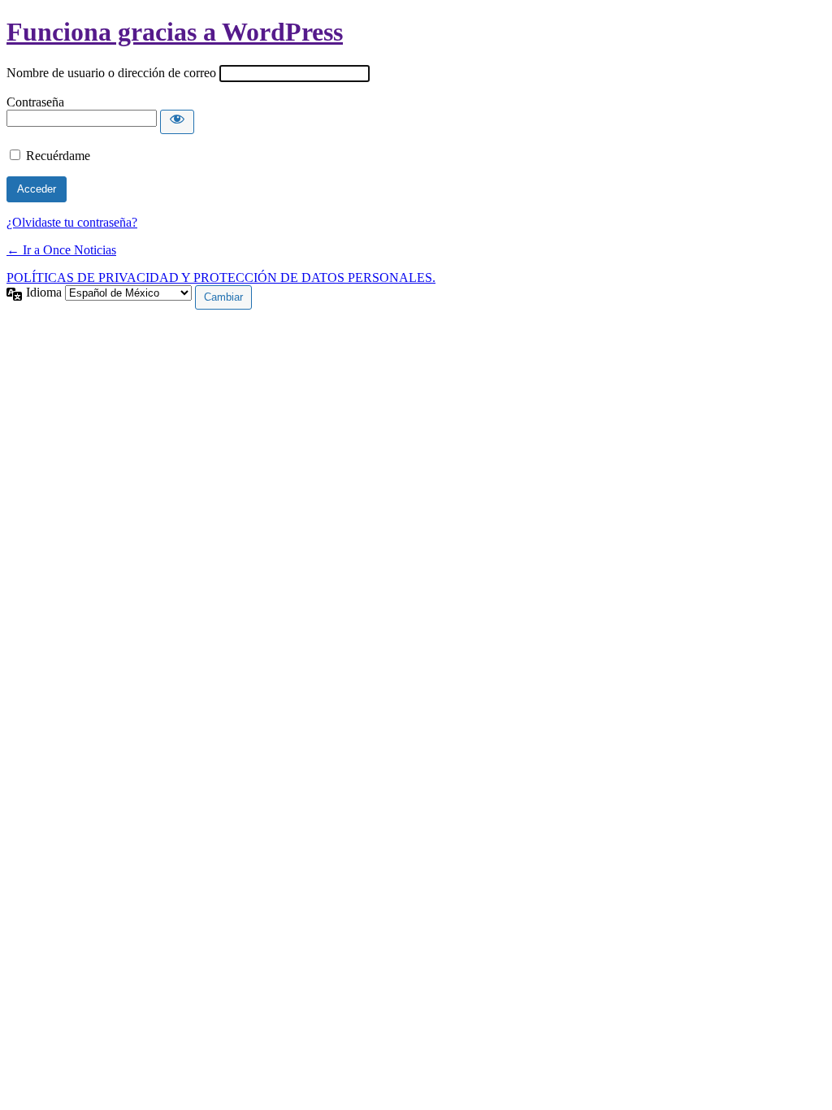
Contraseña (35, 102)
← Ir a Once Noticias (61, 250)
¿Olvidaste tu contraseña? (71, 222)
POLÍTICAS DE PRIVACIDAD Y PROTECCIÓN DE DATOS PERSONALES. (221, 277)
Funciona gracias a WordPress (174, 31)
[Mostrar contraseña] (177, 122)
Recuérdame (58, 156)
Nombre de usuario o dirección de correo (111, 73)
